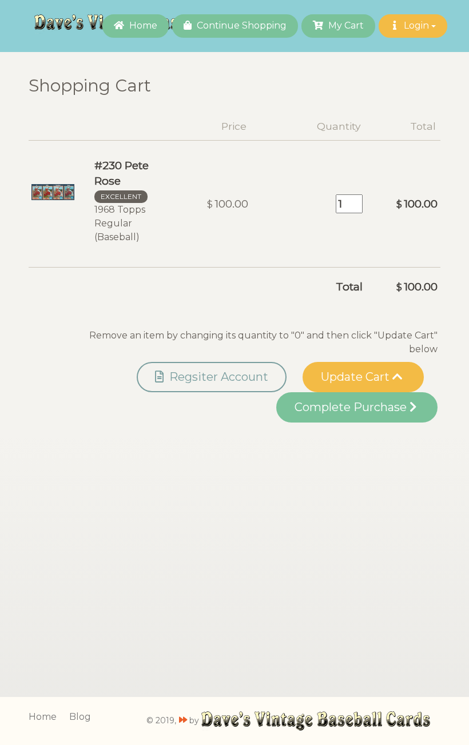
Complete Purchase (352, 407)
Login (416, 25)
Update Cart (356, 377)
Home (142, 25)
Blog (80, 716)
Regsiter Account (217, 377)
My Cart (345, 25)
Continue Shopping (240, 25)
